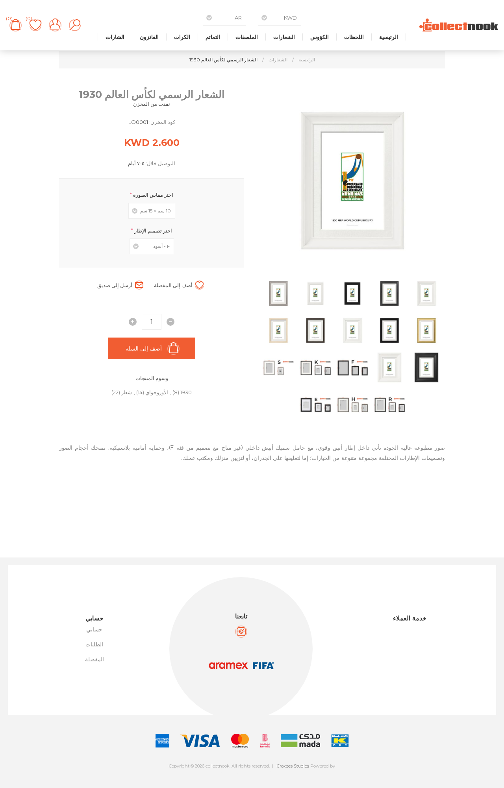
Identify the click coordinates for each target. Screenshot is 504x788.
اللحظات (354, 37)
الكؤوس (319, 37)
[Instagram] (241, 632)
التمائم (213, 37)
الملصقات (246, 37)
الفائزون (149, 37)
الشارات (115, 37)
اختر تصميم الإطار (152, 230)
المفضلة (94, 659)
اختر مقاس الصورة (152, 195)
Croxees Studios (293, 766)
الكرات (182, 37)
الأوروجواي (156, 392)
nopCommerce (269, 772)
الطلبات (94, 644)
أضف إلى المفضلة (173, 285)
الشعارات (284, 37)
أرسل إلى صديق (114, 285)
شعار (126, 392)
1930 (186, 392)
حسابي (94, 629)
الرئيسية (388, 37)
